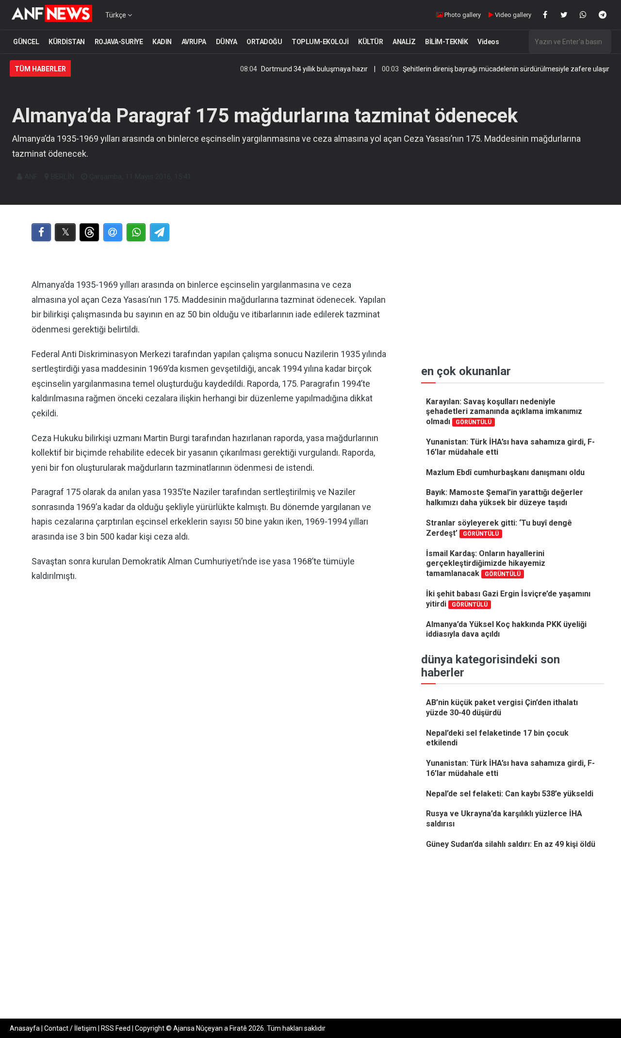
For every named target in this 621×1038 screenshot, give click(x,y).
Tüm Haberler (40, 69)
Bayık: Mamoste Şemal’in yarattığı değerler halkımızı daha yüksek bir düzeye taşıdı (504, 497)
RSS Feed (116, 1028)
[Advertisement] (209, 690)
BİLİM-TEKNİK (446, 42)
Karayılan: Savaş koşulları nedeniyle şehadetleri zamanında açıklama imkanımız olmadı (504, 412)
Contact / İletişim (70, 1028)
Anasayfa (25, 1028)
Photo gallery (462, 14)
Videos (488, 42)
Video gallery (512, 14)
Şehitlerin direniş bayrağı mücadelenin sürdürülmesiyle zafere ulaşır (485, 69)
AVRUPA (193, 42)
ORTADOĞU (264, 42)
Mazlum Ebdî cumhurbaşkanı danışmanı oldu (505, 472)
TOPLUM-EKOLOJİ (320, 42)
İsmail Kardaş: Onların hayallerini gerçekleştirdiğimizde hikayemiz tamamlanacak (485, 563)
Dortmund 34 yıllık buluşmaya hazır (294, 69)
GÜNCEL (26, 42)
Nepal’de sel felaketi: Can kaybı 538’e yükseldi (509, 793)
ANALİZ (403, 42)
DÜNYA (226, 42)
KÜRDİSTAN (67, 42)
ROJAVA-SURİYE (119, 42)
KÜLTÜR (370, 42)
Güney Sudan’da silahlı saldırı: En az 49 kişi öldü (510, 844)
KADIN (162, 42)
